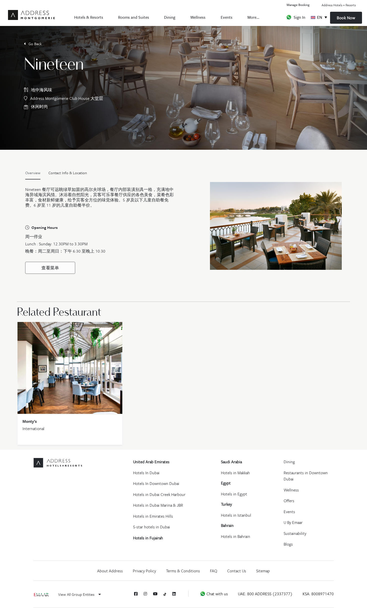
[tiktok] (165, 594)
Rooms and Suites (133, 17)
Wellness (197, 17)
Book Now (346, 18)
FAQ (213, 571)
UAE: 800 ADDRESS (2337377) (265, 594)
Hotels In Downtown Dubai (156, 483)
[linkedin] (174, 594)
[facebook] (136, 594)
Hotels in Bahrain (235, 536)
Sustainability (295, 533)
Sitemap (263, 571)
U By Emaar (293, 522)
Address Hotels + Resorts (339, 4)
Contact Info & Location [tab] (67, 172)
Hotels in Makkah (235, 473)
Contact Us (236, 571)
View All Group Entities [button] (76, 594)
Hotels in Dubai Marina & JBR (158, 505)
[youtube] (155, 594)
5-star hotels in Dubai (151, 527)
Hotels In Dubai (146, 473)
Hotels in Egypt (234, 494)
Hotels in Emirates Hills (153, 516)
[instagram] (145, 594)
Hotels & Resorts (88, 17)
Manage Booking (298, 4)
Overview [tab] (32, 172)
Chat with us (216, 594)
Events (226, 17)
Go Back (34, 43)
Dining (169, 17)
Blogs (288, 544)
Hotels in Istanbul (236, 515)
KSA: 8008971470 (318, 594)
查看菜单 (50, 268)
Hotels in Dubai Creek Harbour (159, 494)
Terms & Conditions (183, 571)
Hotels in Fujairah (148, 538)
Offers (289, 501)
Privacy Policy (144, 571)
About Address (110, 571)
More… (253, 17)
